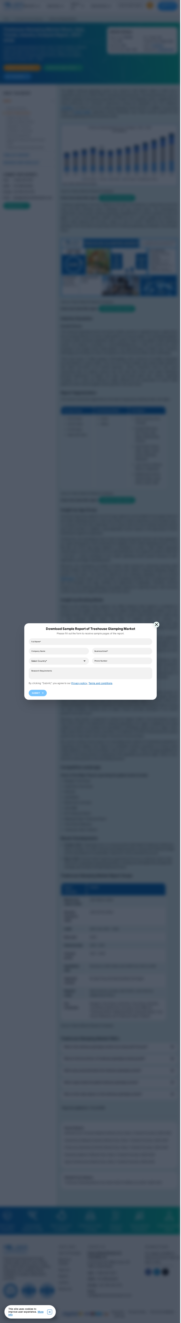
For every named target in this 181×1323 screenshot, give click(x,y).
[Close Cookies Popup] (49, 1312)
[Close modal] (156, 625)
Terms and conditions (100, 683)
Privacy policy (79, 683)
